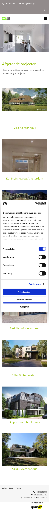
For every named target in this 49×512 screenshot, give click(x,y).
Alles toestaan (24, 292)
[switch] (42, 257)
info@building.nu (29, 3)
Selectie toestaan (24, 299)
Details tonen (35, 284)
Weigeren (24, 307)
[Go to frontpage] (20, 18)
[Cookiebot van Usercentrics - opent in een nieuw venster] (35, 203)
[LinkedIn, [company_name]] (45, 10)
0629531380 (10, 3)
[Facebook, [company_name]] (41, 10)
